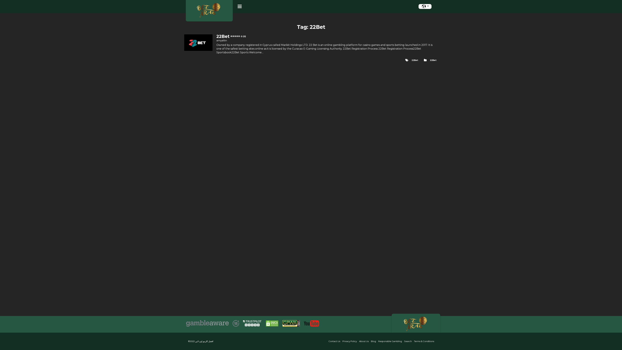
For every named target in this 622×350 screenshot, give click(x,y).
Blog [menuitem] (373, 341)
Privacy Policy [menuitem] (349, 341)
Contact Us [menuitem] (334, 341)
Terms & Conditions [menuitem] (424, 341)
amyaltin (221, 40)
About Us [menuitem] (364, 341)
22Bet (433, 60)
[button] (240, 6)
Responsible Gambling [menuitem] (390, 341)
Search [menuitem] (408, 341)
